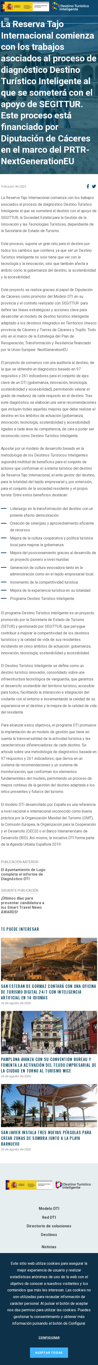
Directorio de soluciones (49, 1226)
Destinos (49, 1234)
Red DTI (49, 1217)
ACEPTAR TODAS (49, 1352)
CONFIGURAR (49, 1337)
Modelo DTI (49, 1208)
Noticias (49, 1247)
